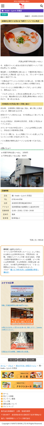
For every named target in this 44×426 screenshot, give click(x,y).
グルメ (10, 366)
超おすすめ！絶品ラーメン (26, 366)
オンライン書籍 (9, 399)
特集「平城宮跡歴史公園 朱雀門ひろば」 (15, 305)
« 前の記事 (13, 360)
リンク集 (6, 401)
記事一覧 (22, 360)
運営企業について (10, 404)
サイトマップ (8, 406)
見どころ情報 (8, 396)
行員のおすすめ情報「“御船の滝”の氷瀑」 (16, 351)
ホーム (3, 366)
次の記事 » (31, 360)
